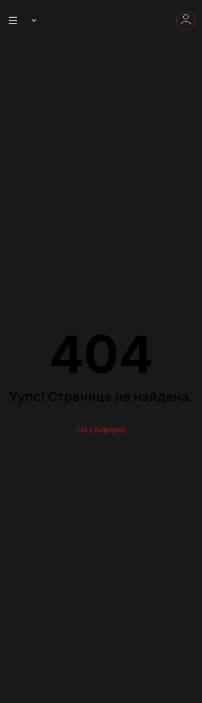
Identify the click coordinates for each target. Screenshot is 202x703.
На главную (101, 429)
